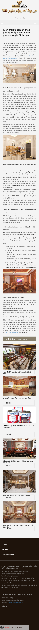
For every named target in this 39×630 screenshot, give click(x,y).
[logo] (19, 4)
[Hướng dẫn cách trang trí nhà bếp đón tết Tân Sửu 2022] (19, 357)
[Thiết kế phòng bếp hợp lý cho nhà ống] (19, 386)
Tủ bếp (4, 544)
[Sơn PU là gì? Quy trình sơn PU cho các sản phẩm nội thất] (19, 415)
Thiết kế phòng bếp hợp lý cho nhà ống (17, 398)
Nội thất (5, 549)
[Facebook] (15, 18)
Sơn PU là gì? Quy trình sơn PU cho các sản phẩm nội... (18, 427)
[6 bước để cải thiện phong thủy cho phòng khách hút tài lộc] (19, 449)
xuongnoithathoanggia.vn (15, 602)
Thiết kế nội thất (8, 554)
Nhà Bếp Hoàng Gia (12, 332)
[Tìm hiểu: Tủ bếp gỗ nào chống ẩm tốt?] (19, 481)
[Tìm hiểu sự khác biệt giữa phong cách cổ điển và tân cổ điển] (19, 512)
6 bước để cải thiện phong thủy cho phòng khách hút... (18, 462)
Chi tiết (8, 371)
